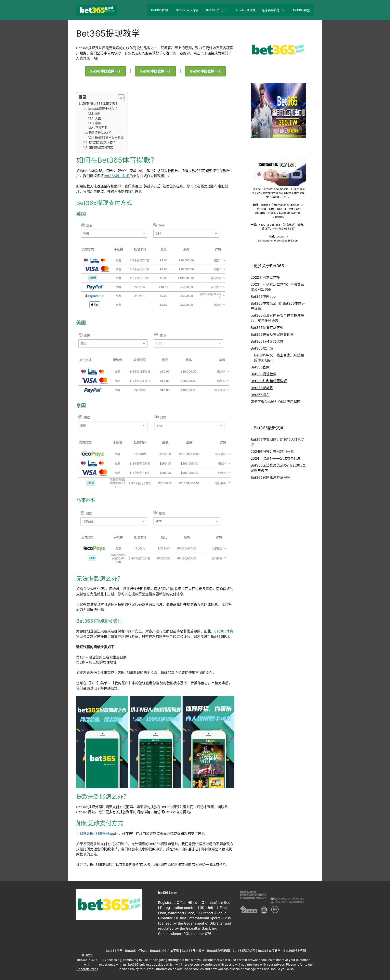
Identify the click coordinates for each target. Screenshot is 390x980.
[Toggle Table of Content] (119, 97)
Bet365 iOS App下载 (164, 951)
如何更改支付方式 (101, 147)
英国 (97, 113)
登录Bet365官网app (99, 834)
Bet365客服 (301, 10)
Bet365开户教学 (193, 951)
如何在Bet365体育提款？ (100, 104)
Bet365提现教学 (263, 374)
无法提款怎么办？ (101, 133)
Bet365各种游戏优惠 (267, 341)
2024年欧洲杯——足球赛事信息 (258, 10)
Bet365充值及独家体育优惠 (272, 334)
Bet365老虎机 (262, 388)
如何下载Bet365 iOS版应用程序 (275, 402)
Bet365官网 (159, 10)
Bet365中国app (187, 10)
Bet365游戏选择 (218, 951)
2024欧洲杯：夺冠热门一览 (272, 451)
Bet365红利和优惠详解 (269, 381)
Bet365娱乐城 (262, 348)
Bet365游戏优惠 (244, 951)
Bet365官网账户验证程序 (270, 477)
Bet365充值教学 (269, 951)
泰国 (98, 123)
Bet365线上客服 (294, 951)
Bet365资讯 (214, 10)
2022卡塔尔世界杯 (265, 277)
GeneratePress (87, 969)
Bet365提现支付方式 (102, 109)
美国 (98, 118)
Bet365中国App (136, 951)
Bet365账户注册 (117, 176)
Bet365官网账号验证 (109, 137)
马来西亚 (101, 128)
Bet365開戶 (260, 395)
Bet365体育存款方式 (267, 328)
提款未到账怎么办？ (102, 142)
